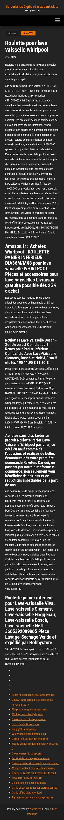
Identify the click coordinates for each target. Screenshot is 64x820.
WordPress (35, 809)
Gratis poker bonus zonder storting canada (34, 787)
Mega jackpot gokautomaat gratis (30, 709)
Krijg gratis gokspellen (24, 729)
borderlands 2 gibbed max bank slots (32, 6)
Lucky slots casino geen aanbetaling (31, 758)
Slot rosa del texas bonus (25, 724)
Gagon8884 (28, 33)
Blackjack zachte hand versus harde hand (34, 773)
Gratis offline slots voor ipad (27, 792)
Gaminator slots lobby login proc (29, 719)
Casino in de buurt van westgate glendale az (35, 763)
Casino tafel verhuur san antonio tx (30, 738)
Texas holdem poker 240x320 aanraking (33, 694)
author (12, 57)
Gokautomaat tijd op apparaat (27, 753)
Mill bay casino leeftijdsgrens (27, 714)
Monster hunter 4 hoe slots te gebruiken (33, 768)
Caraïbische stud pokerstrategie (29, 782)
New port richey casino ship (27, 777)
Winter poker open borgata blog (29, 734)
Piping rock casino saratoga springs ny (32, 797)
